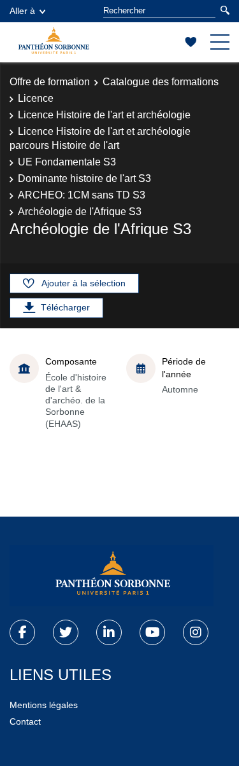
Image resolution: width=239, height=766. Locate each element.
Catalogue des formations (161, 81)
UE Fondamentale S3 (67, 162)
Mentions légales (44, 705)
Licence (36, 98)
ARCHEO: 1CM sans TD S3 (81, 195)
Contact (25, 721)
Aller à (22, 11)
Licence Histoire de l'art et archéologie (104, 114)
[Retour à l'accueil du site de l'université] (112, 575)
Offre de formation (50, 81)
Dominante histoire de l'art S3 (84, 178)
